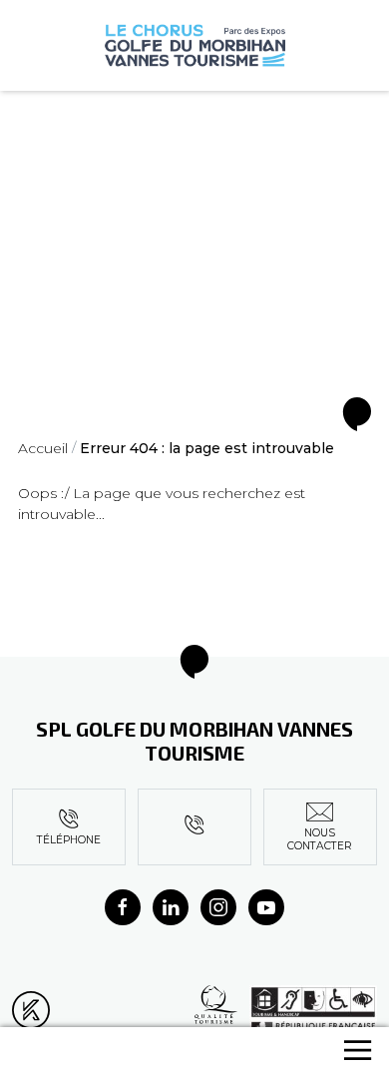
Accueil (43, 448)
